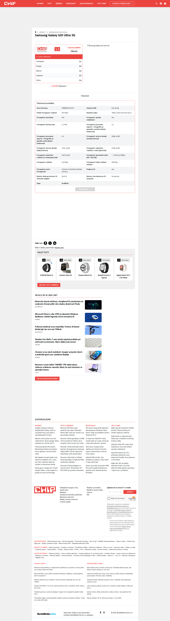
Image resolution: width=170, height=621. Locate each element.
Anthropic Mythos (55, 555)
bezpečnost (91, 425)
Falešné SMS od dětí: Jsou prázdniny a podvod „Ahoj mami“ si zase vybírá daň (97, 459)
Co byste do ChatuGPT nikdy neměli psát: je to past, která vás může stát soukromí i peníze (97, 441)
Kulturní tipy (130, 541)
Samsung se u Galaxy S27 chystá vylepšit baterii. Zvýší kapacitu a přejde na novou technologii (46, 470)
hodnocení (62, 86)
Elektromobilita (86, 3)
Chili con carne (107, 547)
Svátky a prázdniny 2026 (49, 543)
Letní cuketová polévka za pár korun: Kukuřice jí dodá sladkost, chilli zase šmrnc (110, 587)
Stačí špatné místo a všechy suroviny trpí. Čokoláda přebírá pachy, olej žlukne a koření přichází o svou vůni (109, 568)
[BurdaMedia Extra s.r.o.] (45, 489)
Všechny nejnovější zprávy (47, 378)
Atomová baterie (67, 555)
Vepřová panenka (54, 547)
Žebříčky (59, 3)
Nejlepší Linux (39, 557)
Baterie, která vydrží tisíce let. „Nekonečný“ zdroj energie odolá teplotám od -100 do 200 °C (47, 441)
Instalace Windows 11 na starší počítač (91, 553)
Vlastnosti (85, 96)
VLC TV (117, 555)
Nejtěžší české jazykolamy (106, 541)
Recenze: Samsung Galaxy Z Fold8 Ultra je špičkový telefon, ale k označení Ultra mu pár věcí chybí (72, 441)
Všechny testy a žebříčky (49, 285)
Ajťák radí (37, 543)
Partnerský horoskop (81, 541)
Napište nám (59, 247)
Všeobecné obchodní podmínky (71, 495)
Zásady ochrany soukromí (69, 499)
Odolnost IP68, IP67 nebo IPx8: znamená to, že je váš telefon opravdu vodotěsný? (122, 447)
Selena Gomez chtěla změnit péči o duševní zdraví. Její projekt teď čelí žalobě (109, 593)
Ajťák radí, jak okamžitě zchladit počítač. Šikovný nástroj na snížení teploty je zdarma (122, 430)
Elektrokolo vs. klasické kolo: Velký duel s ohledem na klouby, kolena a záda (122, 438)
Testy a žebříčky (66, 425)
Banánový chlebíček (95, 547)
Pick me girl (93, 541)
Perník (76, 549)
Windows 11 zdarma (41, 555)
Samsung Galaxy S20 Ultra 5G (58, 32)
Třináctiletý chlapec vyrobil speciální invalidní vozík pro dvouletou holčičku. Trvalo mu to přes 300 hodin (59, 599)
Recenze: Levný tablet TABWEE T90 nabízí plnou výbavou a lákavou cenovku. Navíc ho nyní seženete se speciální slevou (58, 367)
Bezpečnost (71, 3)
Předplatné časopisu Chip (69, 488)
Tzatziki (60, 549)
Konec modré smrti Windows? (126, 553)
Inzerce (89, 492)
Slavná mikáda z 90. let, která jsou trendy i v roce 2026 (104, 598)
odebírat (130, 492)
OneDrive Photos (110, 553)
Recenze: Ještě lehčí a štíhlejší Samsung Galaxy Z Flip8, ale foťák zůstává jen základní (72, 459)
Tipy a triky (101, 3)
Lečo (81, 549)
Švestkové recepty (90, 549)
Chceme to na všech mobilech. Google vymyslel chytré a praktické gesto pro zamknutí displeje (58, 353)
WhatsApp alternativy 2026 (80, 543)
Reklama (63, 492)
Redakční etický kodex (95, 490)
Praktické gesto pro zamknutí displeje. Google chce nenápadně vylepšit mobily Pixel (58, 593)
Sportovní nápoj (119, 547)
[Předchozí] (39, 269)
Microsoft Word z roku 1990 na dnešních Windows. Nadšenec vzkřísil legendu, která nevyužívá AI (57, 315)
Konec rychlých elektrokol (69, 553)
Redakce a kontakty (94, 488)
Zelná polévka (51, 549)
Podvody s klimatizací (128, 555)
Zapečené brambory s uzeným (118, 549)
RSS (88, 495)
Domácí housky (102, 549)
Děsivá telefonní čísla (54, 541)
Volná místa (64, 490)
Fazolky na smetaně (67, 547)
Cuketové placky (40, 549)
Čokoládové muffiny (81, 547)
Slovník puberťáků (67, 541)
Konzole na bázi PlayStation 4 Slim (84, 555)
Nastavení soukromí (67, 497)
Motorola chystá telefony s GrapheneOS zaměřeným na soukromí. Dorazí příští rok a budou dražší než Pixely (59, 302)
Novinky (40, 3)
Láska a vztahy (121, 541)
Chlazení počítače (54, 553)
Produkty (42, 32)
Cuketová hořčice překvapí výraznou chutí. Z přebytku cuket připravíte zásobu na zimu (109, 581)
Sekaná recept (68, 549)
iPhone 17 (111, 555)
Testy (49, 3)
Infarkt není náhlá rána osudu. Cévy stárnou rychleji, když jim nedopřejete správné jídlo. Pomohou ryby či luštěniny (110, 574)
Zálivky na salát (130, 547)
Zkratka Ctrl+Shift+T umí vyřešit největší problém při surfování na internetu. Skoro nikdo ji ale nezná (57, 340)
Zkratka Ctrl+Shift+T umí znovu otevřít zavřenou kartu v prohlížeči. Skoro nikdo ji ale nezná (59, 587)
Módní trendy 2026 (65, 543)
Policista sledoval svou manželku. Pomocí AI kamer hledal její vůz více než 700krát (57, 328)
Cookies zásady (65, 502)
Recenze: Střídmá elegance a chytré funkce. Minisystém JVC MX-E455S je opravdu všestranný (72, 468)
